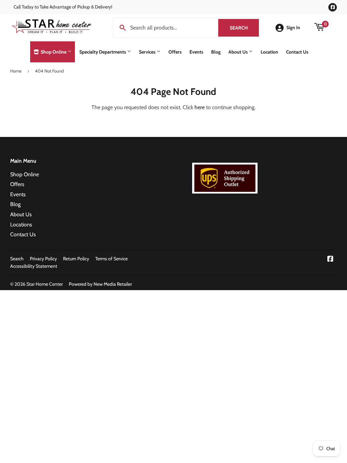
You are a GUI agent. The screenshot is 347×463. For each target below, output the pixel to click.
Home (16, 71)
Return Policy (76, 258)
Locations (21, 224)
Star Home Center (44, 284)
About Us (238, 52)
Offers (175, 52)
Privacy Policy (43, 258)
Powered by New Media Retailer (100, 284)
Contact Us (297, 52)
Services (148, 52)
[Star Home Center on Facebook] (330, 259)
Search (244, 28)
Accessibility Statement (33, 266)
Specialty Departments (103, 52)
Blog (216, 52)
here (200, 107)
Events (196, 52)
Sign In (293, 27)
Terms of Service (111, 258)
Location (269, 52)
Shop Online (53, 52)
